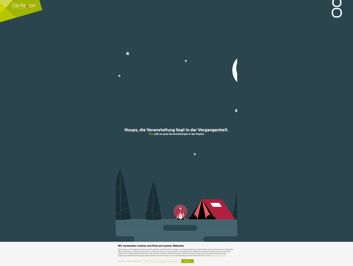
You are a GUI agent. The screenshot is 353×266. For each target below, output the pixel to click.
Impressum (121, 261)
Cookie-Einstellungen (134, 261)
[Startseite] (23, 6)
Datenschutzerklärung (218, 255)
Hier (151, 133)
